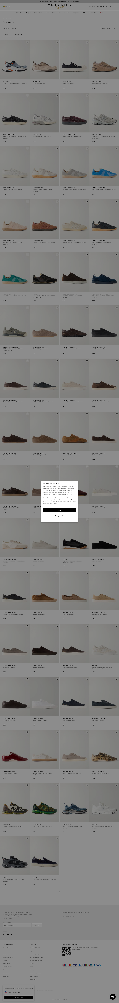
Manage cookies (59, 516)
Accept (59, 510)
